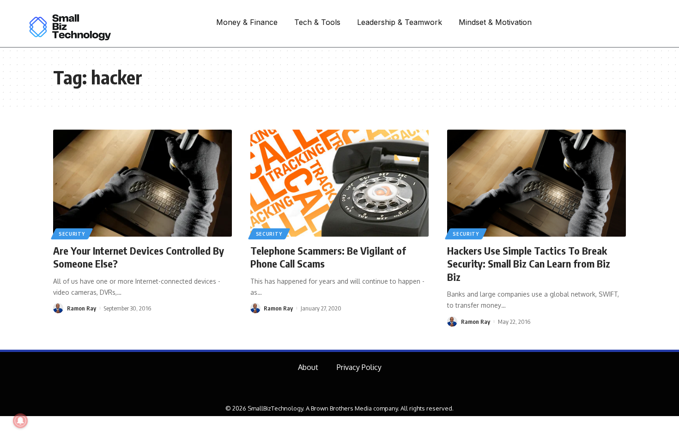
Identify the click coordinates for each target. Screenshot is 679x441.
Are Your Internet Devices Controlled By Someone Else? (138, 257)
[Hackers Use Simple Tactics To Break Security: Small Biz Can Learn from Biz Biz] (536, 183)
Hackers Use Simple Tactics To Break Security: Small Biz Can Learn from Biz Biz (528, 263)
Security (72, 234)
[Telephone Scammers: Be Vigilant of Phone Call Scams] (339, 183)
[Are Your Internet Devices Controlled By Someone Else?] (142, 183)
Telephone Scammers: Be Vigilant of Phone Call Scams (328, 257)
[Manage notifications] (20, 420)
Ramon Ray (81, 308)
